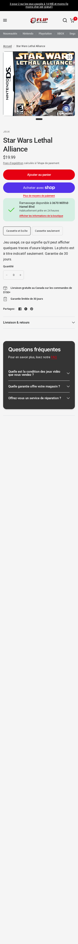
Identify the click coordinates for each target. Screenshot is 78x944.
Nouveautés (10, 33)
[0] (71, 20)
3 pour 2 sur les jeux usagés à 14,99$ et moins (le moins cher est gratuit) (39, 5)
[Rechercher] (64, 20)
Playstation (45, 33)
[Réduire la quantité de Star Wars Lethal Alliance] (6, 275)
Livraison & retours (16, 322)
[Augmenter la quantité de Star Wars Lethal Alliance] (20, 275)
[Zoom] (69, 57)
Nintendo (28, 33)
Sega (72, 33)
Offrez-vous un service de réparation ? (34, 398)
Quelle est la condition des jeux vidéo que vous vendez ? (34, 373)
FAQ (54, 357)
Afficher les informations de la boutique (41, 216)
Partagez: (9, 308)
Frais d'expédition (13, 163)
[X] (25, 308)
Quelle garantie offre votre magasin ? (34, 386)
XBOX (60, 33)
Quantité (8, 266)
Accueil (7, 46)
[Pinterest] (31, 308)
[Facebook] (19, 308)
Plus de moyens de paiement (39, 196)
